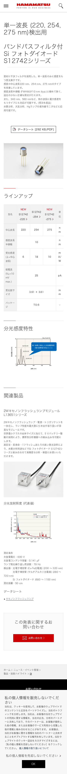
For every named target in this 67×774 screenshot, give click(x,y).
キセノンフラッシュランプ (20, 598)
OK (33, 763)
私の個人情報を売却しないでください (32, 756)
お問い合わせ (33, 688)
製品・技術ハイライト (15, 673)
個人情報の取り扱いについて (34, 748)
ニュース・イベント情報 (26, 670)
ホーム (7, 670)
